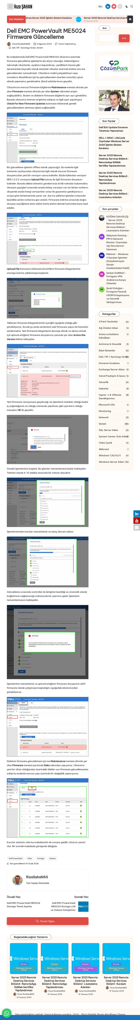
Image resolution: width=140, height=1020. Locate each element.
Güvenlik (103, 382)
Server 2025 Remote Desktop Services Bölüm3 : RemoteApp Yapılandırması (113, 178)
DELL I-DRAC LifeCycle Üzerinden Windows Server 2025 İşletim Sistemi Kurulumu (114, 143)
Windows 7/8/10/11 (110, 455)
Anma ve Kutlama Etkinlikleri (109, 336)
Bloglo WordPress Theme (111, 1014)
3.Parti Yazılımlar (108, 321)
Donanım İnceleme (109, 363)
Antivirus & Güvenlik (110, 344)
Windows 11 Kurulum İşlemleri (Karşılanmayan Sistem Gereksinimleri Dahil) (117, 261)
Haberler (104, 388)
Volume (52, 858)
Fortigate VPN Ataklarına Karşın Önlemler (116, 280)
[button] (37, 883)
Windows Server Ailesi (111, 461)
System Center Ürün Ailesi (113, 436)
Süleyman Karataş (116, 235)
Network (104, 417)
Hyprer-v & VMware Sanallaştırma (110, 396)
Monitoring (105, 411)
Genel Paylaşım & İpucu (112, 375)
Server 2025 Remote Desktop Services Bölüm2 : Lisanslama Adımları (113, 194)
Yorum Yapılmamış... (68, 44)
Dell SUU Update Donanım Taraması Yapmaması (113, 129)
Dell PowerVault (15, 858)
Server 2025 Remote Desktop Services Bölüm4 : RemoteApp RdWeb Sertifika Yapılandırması (114, 160)
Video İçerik (105, 442)
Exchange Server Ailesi (111, 369)
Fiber (30, 858)
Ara (104, 28)
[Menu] (100, 6)
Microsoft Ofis (107, 404)
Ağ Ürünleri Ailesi (108, 327)
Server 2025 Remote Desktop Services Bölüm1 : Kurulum (116, 980)
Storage (40, 858)
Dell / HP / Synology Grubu (24, 48)
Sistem (40, 48)
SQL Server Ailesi (108, 430)
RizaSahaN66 (37, 877)
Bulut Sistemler (107, 350)
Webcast (104, 449)
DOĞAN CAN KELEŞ (117, 216)
